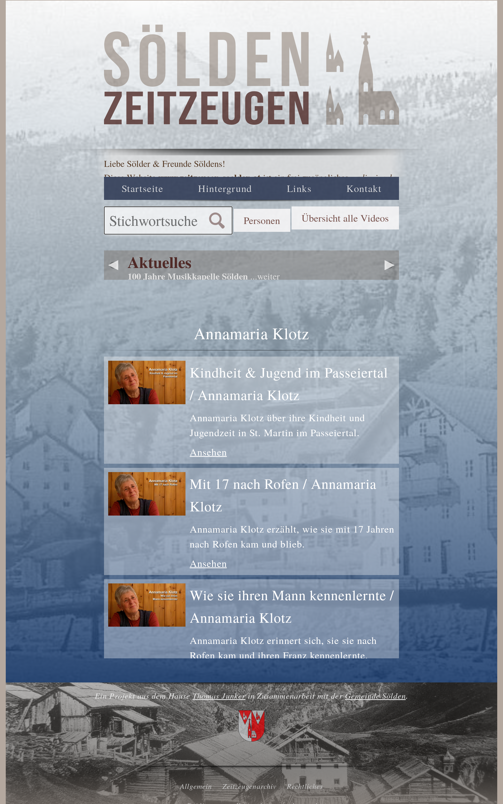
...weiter (265, 276)
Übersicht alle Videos (345, 218)
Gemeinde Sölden (375, 695)
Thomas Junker (219, 695)
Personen (262, 220)
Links (299, 188)
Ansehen (208, 451)
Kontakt (363, 188)
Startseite (142, 188)
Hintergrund (225, 188)
